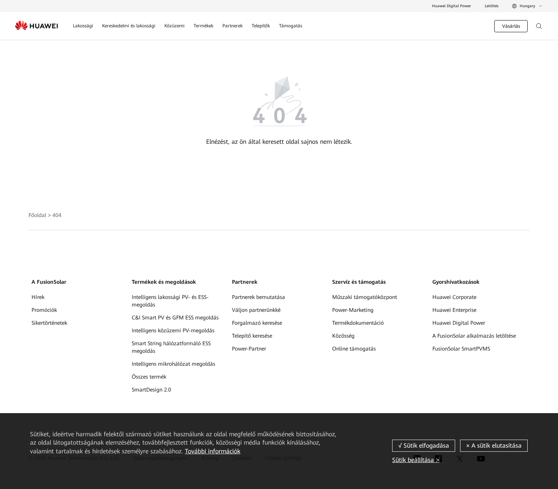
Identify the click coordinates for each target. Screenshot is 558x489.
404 (56, 215)
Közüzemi (174, 25)
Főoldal (37, 215)
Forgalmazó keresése (257, 323)
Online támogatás (354, 349)
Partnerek (232, 25)
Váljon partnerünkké (256, 310)
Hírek (38, 297)
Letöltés (491, 6)
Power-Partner (249, 349)
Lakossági (83, 25)
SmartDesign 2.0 (151, 390)
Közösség (343, 336)
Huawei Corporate (454, 297)
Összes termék (149, 377)
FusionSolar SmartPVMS (461, 349)
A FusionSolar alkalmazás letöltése (474, 336)
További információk (212, 451)
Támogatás (290, 25)
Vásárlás (511, 26)
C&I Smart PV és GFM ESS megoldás (175, 317)
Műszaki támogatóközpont (364, 297)
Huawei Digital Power (451, 6)
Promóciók (44, 310)
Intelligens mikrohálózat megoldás (173, 364)
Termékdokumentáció (358, 323)
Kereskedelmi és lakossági (128, 25)
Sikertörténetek (49, 323)
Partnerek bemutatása (258, 297)
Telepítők (261, 25)
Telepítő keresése (252, 336)
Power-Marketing (353, 310)
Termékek (203, 25)
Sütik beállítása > (415, 460)
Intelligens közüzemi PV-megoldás (173, 330)
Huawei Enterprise (454, 310)
